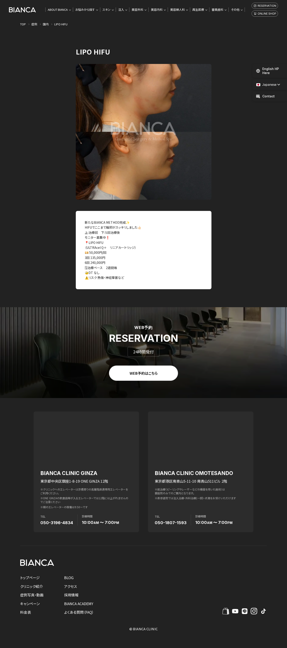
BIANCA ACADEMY (78, 603)
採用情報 (71, 594)
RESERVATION (267, 5)
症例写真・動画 (31, 594)
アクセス (70, 586)
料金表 (25, 612)
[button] (266, 85)
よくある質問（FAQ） (79, 612)
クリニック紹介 (31, 586)
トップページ (30, 577)
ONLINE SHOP (267, 13)
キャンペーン (30, 603)
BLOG (69, 577)
